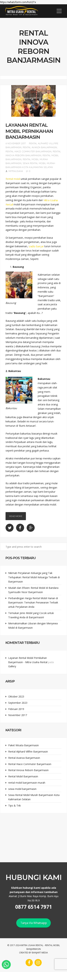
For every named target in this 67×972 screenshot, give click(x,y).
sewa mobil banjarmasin (22, 789)
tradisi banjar (36, 246)
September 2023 (17, 702)
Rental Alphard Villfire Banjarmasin (28, 751)
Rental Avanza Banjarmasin (40, 147)
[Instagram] (38, 962)
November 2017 (17, 715)
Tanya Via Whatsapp (33, 923)
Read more (15, 516)
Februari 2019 (16, 709)
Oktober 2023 (16, 696)
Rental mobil (13, 179)
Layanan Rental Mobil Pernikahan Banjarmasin (29, 131)
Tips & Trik (14, 805)
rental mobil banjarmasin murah (26, 782)
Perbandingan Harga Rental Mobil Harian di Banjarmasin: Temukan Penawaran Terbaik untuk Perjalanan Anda (33, 602)
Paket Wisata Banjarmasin (23, 745)
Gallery (12, 666)
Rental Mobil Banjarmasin (23, 776)
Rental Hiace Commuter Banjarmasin (28, 151)
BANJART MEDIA (40, 952)
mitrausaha (16, 171)
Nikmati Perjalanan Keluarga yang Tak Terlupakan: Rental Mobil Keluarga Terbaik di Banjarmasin (34, 577)
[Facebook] (29, 962)
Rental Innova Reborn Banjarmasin (28, 770)
